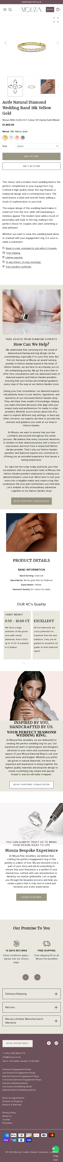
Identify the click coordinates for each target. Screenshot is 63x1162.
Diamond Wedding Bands (15, 1083)
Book (50, 9)
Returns (10, 1007)
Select (20, 146)
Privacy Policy (9, 1112)
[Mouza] (31, 9)
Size (4, 146)
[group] (31, 44)
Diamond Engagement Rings (16, 1069)
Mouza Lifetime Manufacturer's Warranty (24, 1020)
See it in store (31, 166)
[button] (56, 19)
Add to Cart (31, 156)
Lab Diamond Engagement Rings (18, 1072)
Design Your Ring (31, 897)
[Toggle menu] (5, 9)
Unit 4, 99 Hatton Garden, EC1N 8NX (20, 1061)
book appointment (17, 1043)
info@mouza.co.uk (11, 1057)
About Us (7, 1116)
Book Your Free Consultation (31, 784)
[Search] (11, 9)
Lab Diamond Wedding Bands (17, 1086)
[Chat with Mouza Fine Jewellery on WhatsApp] (55, 1149)
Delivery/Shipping (16, 993)
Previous (25, 977)
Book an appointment (13, 1098)
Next (37, 977)
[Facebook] (49, 1043)
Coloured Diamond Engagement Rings (21, 1079)
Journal (6, 1119)
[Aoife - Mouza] (31, 87)
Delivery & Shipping (12, 1101)
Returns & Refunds (12, 1104)
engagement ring (43, 186)
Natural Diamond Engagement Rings (20, 1076)
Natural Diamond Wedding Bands (19, 1090)
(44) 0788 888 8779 (14, 1053)
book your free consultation (31, 501)
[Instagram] (56, 1043)
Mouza (17, 1152)
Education (7, 1123)
